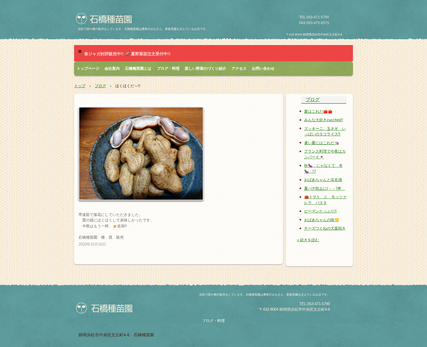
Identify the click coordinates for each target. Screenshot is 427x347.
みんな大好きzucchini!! (323, 120)
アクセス (239, 68)
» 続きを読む (308, 240)
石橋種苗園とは (138, 68)
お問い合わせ (263, 68)
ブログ (100, 86)
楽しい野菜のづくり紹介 (205, 68)
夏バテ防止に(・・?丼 (324, 188)
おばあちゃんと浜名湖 (323, 180)
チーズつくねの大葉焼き (325, 228)
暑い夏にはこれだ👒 (321, 143)
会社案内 (112, 68)
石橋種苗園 (105, 19)
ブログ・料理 (168, 68)
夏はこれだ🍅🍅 (318, 111)
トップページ (88, 68)
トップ (79, 86)
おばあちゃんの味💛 (321, 220)
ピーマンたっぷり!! (320, 211)
